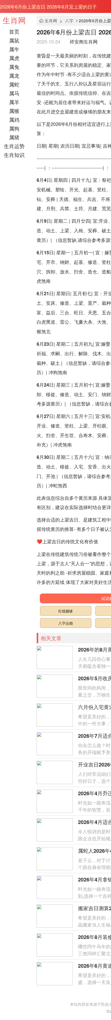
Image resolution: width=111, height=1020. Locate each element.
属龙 (14, 75)
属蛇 (14, 84)
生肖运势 (14, 146)
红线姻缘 (65, 610)
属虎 (14, 58)
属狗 (14, 128)
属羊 (14, 102)
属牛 (14, 49)
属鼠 (14, 40)
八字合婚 (65, 623)
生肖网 (14, 20)
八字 (69, 21)
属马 (14, 93)
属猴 (14, 110)
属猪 (14, 137)
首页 (14, 31)
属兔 (14, 66)
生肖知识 (14, 154)
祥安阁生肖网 (84, 41)
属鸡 (14, 119)
